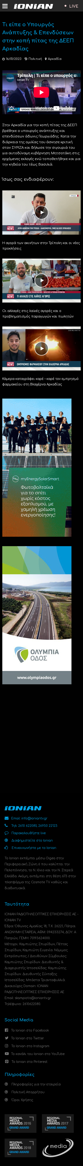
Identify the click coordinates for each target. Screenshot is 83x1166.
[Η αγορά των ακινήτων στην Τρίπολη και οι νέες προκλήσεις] (41, 212)
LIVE (73, 6)
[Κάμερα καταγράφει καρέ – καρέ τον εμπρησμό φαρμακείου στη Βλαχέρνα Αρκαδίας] (41, 348)
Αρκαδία (55, 59)
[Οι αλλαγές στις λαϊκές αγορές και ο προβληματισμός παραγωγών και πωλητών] (41, 280)
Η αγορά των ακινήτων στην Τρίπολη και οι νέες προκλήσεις (41, 245)
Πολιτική (35, 59)
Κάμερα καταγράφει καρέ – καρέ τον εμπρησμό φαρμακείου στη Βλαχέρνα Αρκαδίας (40, 381)
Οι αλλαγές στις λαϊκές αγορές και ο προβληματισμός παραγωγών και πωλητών (38, 313)
